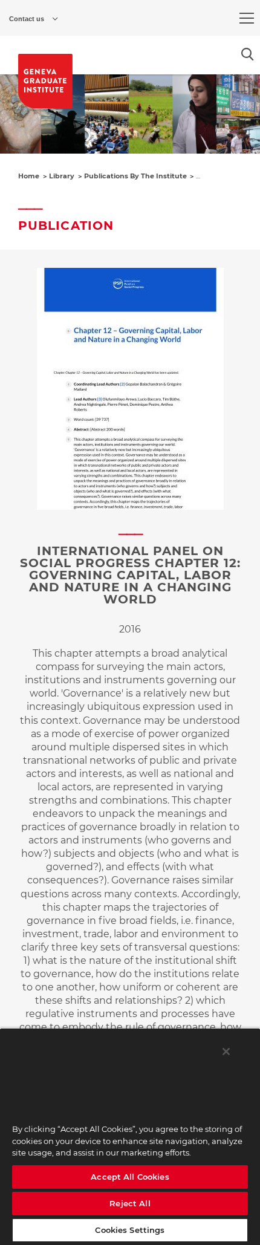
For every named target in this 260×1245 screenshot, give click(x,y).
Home (28, 176)
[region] (130, 1136)
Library (61, 176)
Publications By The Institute (135, 176)
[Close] (226, 1051)
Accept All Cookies (130, 1177)
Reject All (129, 1203)
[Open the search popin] (247, 54)
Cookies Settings (129, 1230)
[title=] (45, 81)
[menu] (246, 18)
